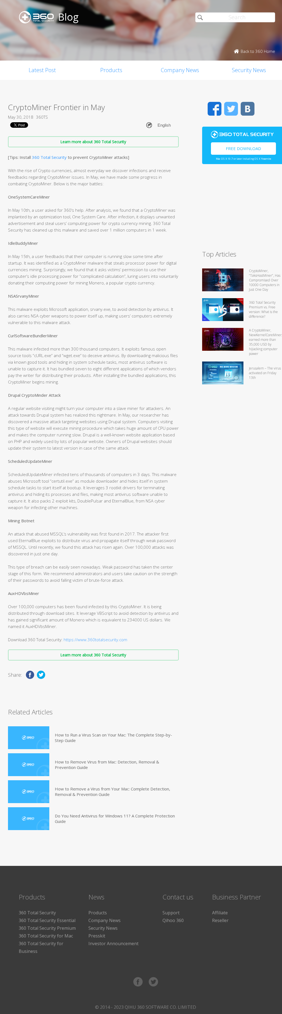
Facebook (214, 109)
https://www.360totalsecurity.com (95, 639)
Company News (180, 70)
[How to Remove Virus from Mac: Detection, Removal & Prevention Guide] (28, 764)
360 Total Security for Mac (46, 936)
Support (171, 913)
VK (247, 109)
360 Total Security (49, 157)
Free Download (243, 148)
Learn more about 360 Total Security (93, 141)
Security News (103, 928)
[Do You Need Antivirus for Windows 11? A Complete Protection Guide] (28, 818)
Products (111, 70)
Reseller (220, 920)
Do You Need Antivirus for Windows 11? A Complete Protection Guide (115, 818)
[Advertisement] (242, 209)
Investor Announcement (113, 943)
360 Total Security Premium (47, 928)
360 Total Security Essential (47, 920)
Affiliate (220, 913)
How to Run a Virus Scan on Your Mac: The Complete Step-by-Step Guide (113, 737)
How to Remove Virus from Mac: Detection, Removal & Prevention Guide (107, 764)
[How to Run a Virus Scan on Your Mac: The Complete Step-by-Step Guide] (28, 737)
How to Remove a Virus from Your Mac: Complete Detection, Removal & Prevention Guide (112, 791)
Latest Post (42, 70)
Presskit (96, 936)
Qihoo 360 (173, 920)
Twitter (231, 109)
